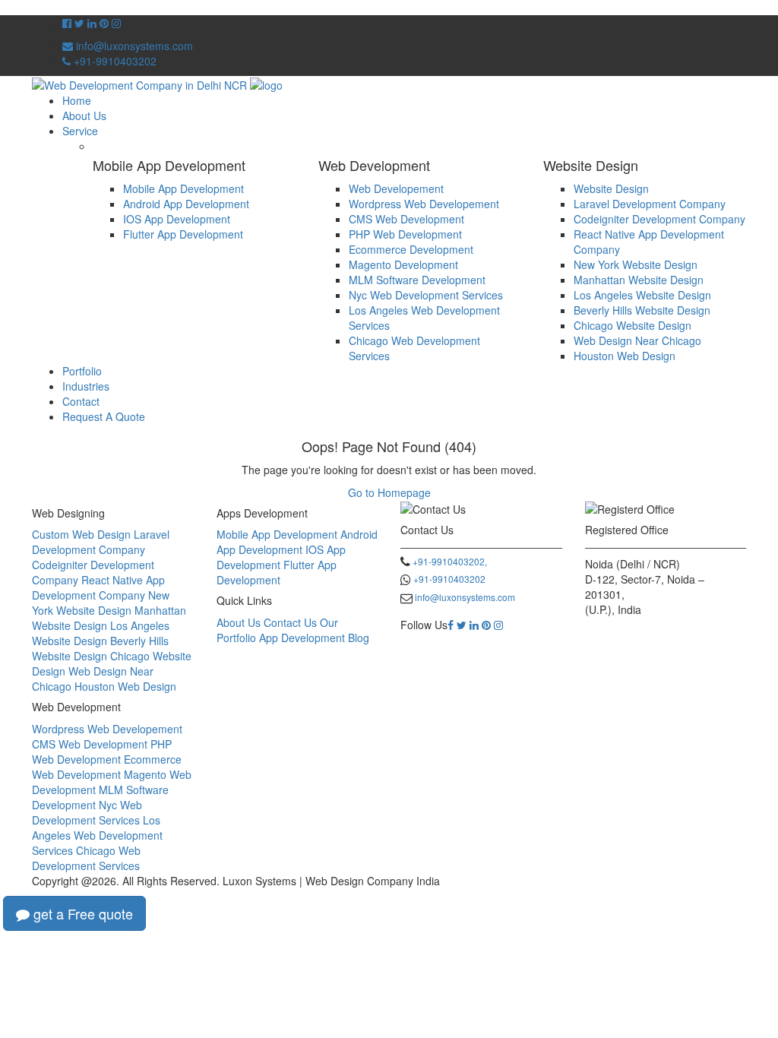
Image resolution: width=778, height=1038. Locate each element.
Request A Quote (103, 416)
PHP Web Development (405, 234)
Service (80, 130)
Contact (81, 401)
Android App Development (186, 203)
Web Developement (396, 188)
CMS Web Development (406, 218)
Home (76, 100)
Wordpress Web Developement (424, 203)
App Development (302, 637)
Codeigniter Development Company (659, 218)
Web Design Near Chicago (637, 340)
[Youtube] (104, 22)
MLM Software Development (417, 279)
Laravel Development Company (650, 203)
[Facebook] (451, 624)
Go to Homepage (389, 492)
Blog (358, 637)
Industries (85, 386)
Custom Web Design (81, 534)
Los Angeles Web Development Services (97, 835)
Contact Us (290, 622)
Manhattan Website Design (639, 279)
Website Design (611, 188)
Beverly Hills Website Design (642, 310)
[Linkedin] (474, 624)
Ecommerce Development (411, 249)
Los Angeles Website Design (642, 294)
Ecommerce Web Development (107, 767)
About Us (84, 115)
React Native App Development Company (98, 587)
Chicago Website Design (632, 325)
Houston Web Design (624, 355)
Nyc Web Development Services (426, 294)
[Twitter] (461, 624)
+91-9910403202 (114, 60)
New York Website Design (635, 264)
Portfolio (82, 370)
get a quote (81, 913)
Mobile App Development (183, 188)
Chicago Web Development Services (86, 858)
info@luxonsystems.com (133, 45)
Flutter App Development (183, 234)
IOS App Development (176, 218)
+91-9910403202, (450, 561)
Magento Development (403, 264)
